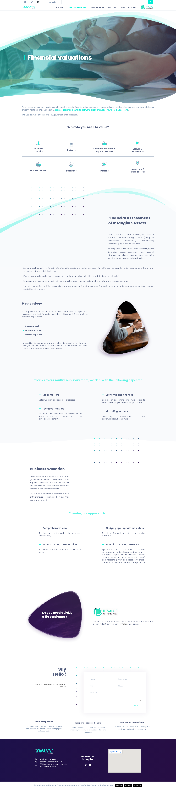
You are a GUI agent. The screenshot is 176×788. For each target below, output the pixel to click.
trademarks (68, 110)
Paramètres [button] (137, 785)
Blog (123, 7)
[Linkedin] (25, 2)
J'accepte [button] (119, 785)
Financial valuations (77, 7)
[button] (150, 2)
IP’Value (123, 624)
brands (58, 110)
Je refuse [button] (128, 785)
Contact (132, 7)
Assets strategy (98, 7)
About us (112, 7)
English (59, 7)
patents (77, 110)
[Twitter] (32, 2)
